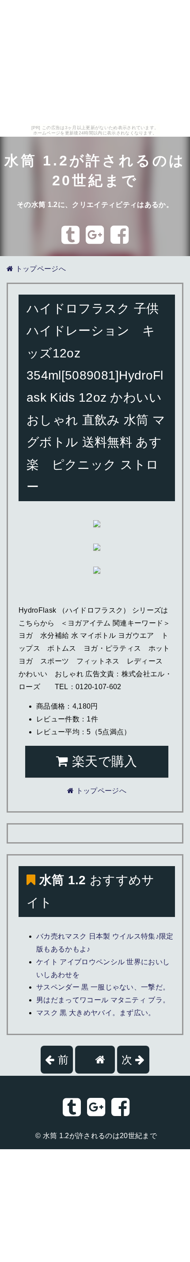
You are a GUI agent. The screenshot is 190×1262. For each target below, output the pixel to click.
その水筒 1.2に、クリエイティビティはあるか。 (95, 204)
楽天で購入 (102, 761)
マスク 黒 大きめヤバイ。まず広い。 (96, 1013)
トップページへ (39, 268)
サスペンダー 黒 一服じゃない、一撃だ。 (103, 987)
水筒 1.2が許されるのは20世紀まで (100, 1135)
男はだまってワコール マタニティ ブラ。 (103, 1000)
